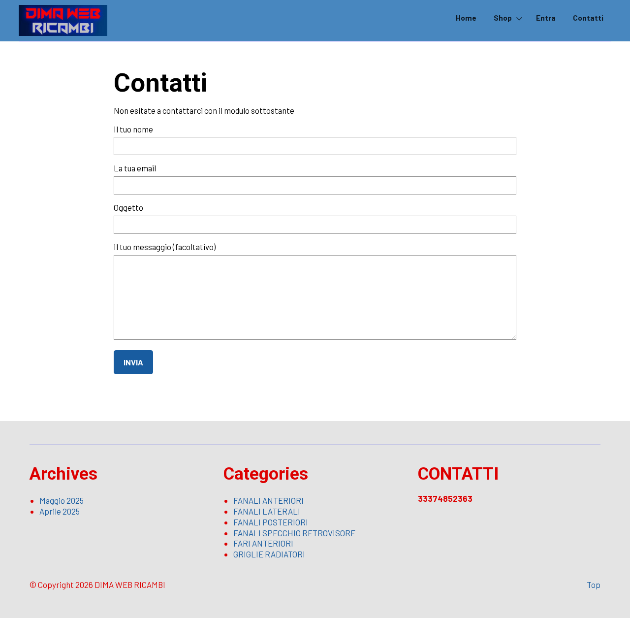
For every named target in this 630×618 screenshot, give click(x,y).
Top (593, 584)
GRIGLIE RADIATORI (269, 554)
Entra (546, 17)
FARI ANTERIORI (263, 543)
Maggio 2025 (61, 500)
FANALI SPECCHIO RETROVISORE (294, 533)
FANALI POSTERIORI (270, 522)
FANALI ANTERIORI (268, 500)
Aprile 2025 (59, 511)
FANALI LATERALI (266, 511)
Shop (503, 17)
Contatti (588, 17)
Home (466, 17)
